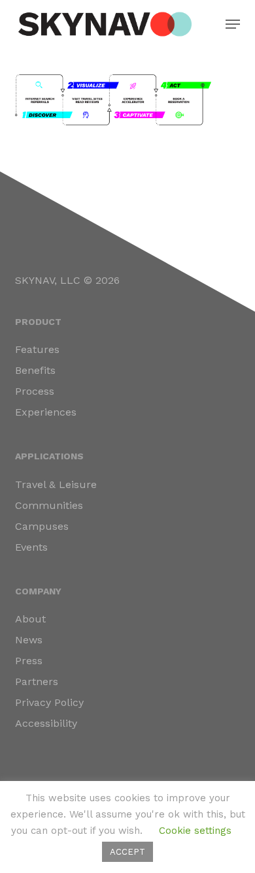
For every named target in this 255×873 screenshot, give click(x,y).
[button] (233, 24)
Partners (36, 681)
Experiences (45, 412)
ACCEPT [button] (127, 852)
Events (31, 547)
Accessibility (46, 723)
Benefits (35, 370)
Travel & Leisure (56, 484)
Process (34, 391)
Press (28, 660)
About (30, 619)
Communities (49, 505)
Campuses (42, 526)
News (28, 640)
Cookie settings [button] (195, 830)
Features (37, 349)
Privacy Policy (49, 702)
